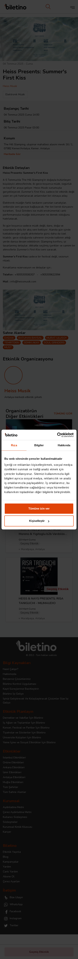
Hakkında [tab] (64, 445)
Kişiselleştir (37, 520)
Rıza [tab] (14, 445)
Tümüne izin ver (39, 508)
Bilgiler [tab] (39, 445)
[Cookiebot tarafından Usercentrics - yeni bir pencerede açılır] (57, 434)
